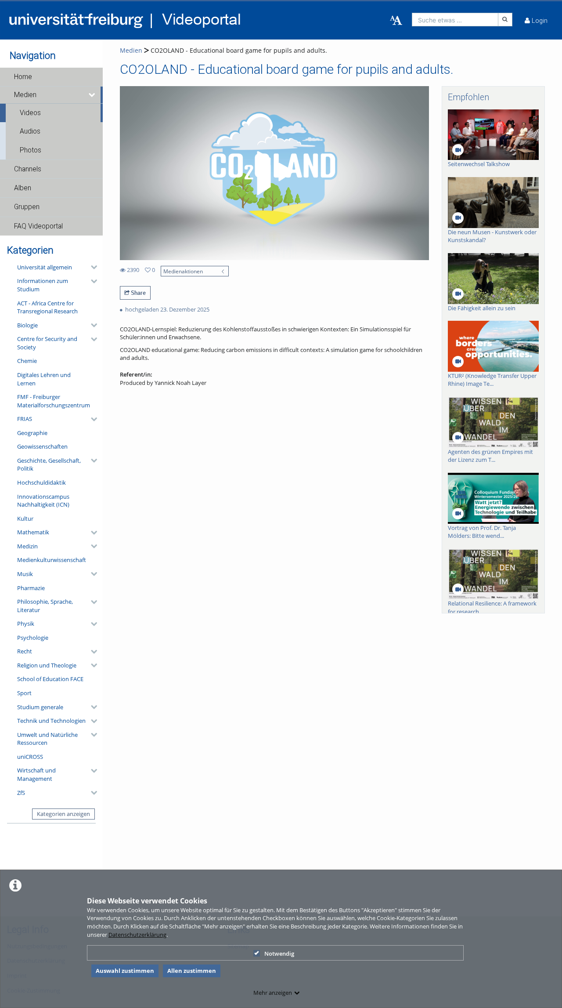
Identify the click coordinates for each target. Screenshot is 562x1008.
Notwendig (279, 953)
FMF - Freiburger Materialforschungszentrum (53, 401)
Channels (27, 169)
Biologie (27, 325)
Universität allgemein (44, 267)
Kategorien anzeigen (63, 814)
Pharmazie (31, 588)
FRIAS (24, 419)
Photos (30, 150)
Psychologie (32, 638)
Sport (24, 693)
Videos (30, 113)
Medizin (27, 546)
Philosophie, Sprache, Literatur (45, 606)
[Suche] (505, 19)
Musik (25, 574)
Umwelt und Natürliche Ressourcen (47, 739)
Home (23, 77)
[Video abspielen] (274, 173)
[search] (455, 19)
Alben (22, 188)
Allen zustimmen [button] (191, 971)
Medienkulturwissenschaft (51, 560)
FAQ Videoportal (38, 226)
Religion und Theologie (46, 665)
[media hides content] (92, 95)
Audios (30, 131)
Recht (24, 651)
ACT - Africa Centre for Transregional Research (47, 307)
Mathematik (33, 532)
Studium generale (40, 707)
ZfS (21, 793)
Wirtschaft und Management (36, 774)
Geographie (32, 433)
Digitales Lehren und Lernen (44, 379)
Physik (25, 623)
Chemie (27, 361)
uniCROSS (30, 757)
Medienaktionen (183, 271)
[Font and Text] (396, 20)
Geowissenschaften (42, 446)
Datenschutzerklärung (137, 935)
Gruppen (27, 207)
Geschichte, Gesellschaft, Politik (49, 465)
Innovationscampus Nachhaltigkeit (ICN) (43, 501)
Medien (25, 95)
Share (138, 293)
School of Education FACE (50, 679)
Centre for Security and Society (47, 343)
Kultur (25, 518)
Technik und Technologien (51, 721)
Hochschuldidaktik (41, 482)
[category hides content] (91, 267)
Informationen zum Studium (42, 285)
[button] (51, 77)
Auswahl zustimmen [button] (125, 971)
